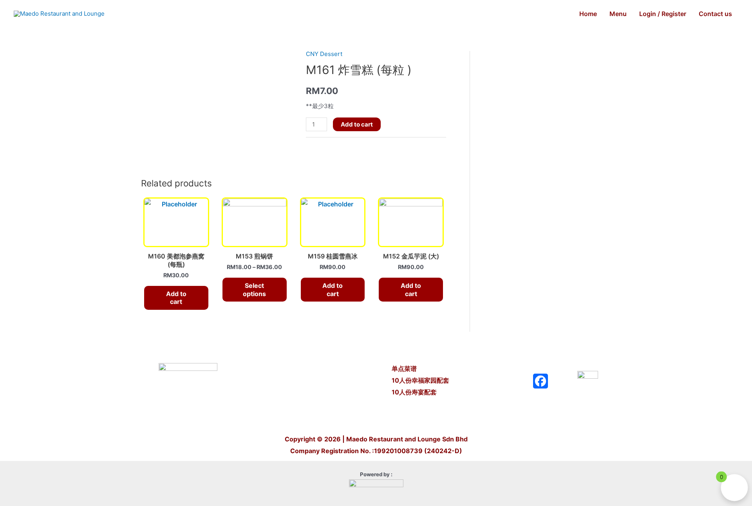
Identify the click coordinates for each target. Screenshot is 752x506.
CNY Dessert (324, 54)
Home (588, 14)
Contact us (715, 14)
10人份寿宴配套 (414, 392)
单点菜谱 (405, 368)
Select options (254, 290)
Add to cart (357, 124)
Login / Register (662, 14)
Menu (618, 14)
